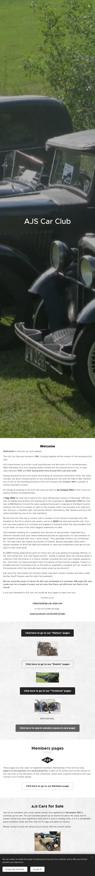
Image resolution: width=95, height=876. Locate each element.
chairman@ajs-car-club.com (47, 603)
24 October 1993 (65, 490)
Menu (89, 6)
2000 (56, 521)
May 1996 (10, 498)
